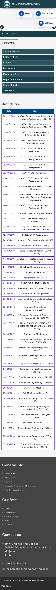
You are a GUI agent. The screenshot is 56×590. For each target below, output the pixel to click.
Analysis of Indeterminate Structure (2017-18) (35, 260)
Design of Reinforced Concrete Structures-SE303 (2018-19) (35, 316)
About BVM (9, 474)
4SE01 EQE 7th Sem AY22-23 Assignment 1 (35, 206)
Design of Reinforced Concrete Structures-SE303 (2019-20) (35, 228)
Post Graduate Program (15, 490)
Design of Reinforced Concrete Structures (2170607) (35, 341)
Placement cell (10, 513)
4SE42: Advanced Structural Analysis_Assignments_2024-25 (35, 125)
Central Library (11, 517)
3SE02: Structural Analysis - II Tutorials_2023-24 (35, 142)
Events (7, 509)
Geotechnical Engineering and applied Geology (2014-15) (35, 445)
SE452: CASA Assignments (35, 235)
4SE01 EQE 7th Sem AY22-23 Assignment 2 (35, 179)
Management (10, 478)
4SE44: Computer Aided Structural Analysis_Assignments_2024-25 (35, 117)
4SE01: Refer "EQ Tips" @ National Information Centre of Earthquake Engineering (35, 197)
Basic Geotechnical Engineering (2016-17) (35, 370)
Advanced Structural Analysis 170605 (35, 416)
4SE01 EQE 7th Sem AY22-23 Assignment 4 (35, 158)
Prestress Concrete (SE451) (35, 246)
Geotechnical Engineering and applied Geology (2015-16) (35, 408)
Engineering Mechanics (35, 272)
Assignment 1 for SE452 (35, 278)
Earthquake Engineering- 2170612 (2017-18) (35, 349)
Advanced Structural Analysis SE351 (35, 240)
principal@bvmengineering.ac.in (28, 569)
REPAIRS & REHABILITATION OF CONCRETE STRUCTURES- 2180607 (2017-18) (35, 326)
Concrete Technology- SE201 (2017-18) (35, 357)
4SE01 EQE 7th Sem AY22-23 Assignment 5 (35, 150)
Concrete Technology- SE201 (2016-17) (35, 400)
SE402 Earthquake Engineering (35, 267)
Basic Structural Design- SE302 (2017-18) (35, 252)
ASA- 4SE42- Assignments (35, 173)
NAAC (7, 521)
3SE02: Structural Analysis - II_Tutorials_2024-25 (35, 133)
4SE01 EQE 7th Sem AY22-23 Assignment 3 (35, 166)
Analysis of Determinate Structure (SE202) (35, 300)
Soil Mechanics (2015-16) (35, 423)
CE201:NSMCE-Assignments (35, 294)
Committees (10, 482)
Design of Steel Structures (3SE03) (35, 214)
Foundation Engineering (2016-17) (35, 377)
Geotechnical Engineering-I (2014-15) (35, 437)
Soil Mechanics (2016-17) (35, 393)
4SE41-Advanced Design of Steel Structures (35, 187)
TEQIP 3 (8, 525)
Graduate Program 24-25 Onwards (20, 486)
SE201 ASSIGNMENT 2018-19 (35, 283)
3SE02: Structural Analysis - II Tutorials (35, 220)
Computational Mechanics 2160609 (35, 364)
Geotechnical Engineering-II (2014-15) (35, 429)
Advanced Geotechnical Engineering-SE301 (35, 308)
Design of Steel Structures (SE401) (35, 288)
